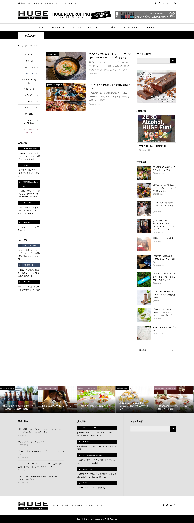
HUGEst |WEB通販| (29, 81)
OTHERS (29, 114)
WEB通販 (111, 27)
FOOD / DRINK (94, 27)
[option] (19, 399)
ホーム (56, 505)
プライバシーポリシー (95, 505)
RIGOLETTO (29, 89)
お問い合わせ (77, 505)
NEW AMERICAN (29, 121)
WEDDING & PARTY (131, 27)
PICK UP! (29, 55)
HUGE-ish (76, 27)
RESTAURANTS (58, 27)
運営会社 (65, 505)
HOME (42, 27)
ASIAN (29, 101)
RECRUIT (151, 27)
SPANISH (29, 108)
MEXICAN (29, 95)
